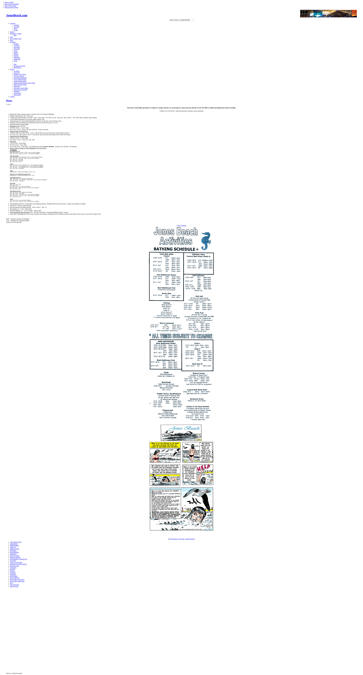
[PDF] (10, 104)
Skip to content (9, 2)
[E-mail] (6, 104)
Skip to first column (10, 6)
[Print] (8, 104)
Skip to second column (11, 7)
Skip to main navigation (12, 4)
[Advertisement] (13, 619)
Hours (9, 100)
